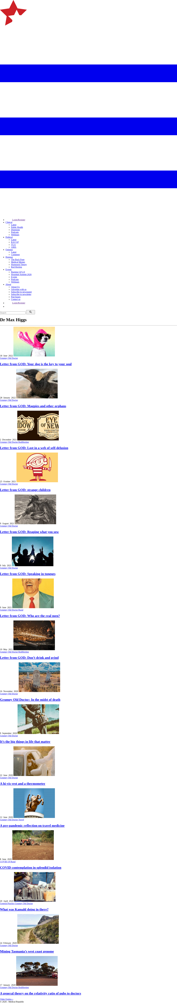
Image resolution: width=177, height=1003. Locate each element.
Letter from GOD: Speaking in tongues (27, 574)
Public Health (17, 227)
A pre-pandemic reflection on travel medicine (32, 825)
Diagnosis (15, 230)
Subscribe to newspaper (21, 292)
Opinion (9, 249)
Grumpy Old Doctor (9, 358)
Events (8, 269)
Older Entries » (6, 999)
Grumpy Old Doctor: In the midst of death (30, 699)
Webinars (15, 235)
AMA (13, 247)
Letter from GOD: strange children (25, 490)
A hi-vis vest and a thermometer (22, 783)
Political (9, 237)
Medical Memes (18, 262)
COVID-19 (5, 861)
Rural (20, 610)
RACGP (15, 242)
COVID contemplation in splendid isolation (30, 867)
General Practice (7, 903)
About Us (15, 287)
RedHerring (23, 442)
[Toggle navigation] (3, 36)
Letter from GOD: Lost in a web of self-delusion (34, 448)
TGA (13, 244)
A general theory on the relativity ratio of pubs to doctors (40, 993)
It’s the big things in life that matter (25, 741)
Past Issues (15, 297)
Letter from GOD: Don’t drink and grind (29, 657)
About (8, 284)
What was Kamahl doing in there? (24, 909)
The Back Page (17, 259)
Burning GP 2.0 (18, 272)
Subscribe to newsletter (21, 294)
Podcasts (15, 232)
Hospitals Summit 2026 (21, 274)
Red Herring (16, 267)
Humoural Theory (19, 264)
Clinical (9, 222)
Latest (13, 225)
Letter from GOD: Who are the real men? (30, 616)
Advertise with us (18, 289)
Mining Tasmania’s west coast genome (27, 951)
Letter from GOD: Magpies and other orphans (33, 406)
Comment (15, 254)
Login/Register (18, 220)
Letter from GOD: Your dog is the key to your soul (36, 364)
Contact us (15, 299)
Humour (9, 257)
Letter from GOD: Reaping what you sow (29, 532)
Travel (21, 820)
